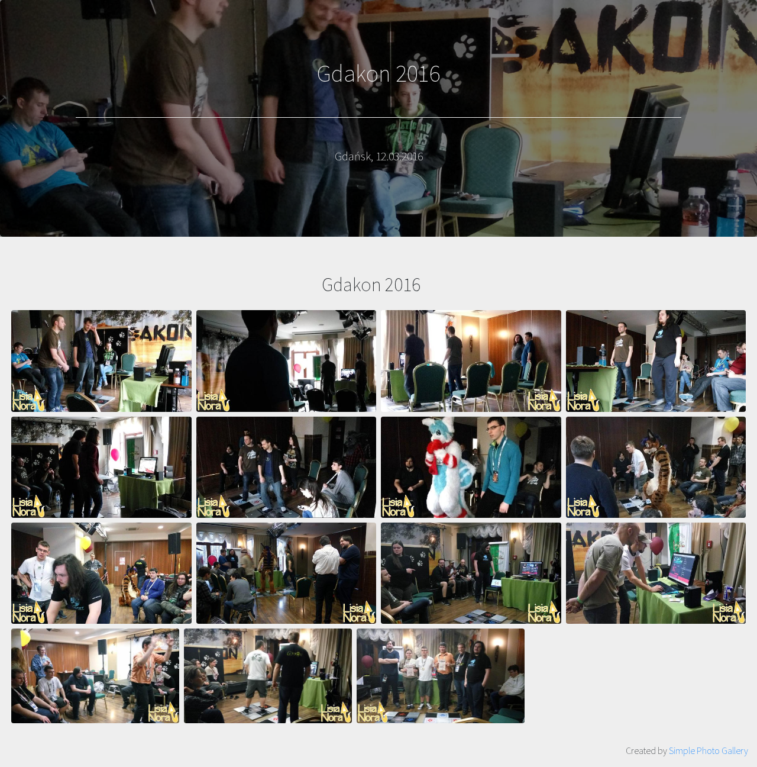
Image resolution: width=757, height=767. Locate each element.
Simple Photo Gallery (708, 750)
